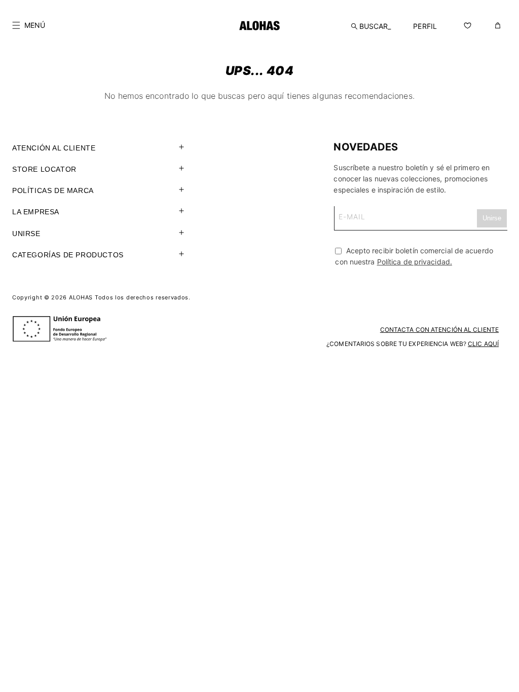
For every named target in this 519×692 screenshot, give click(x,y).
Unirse (26, 233)
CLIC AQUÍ (483, 344)
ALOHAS (81, 297)
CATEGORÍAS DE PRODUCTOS (68, 255)
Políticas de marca (53, 190)
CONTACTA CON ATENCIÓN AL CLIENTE (439, 329)
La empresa (35, 212)
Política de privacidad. (414, 261)
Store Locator (44, 169)
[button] (28, 25)
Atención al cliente (53, 148)
